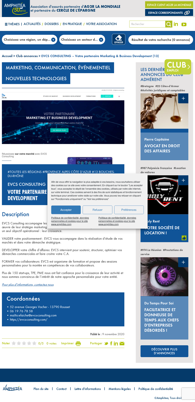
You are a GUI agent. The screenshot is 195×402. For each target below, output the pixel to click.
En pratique (72, 24)
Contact (61, 389)
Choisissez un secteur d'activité (83, 39)
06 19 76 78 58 (21, 311)
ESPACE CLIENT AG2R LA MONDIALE (169, 5)
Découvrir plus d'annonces (164, 351)
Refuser (97, 210)
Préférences (129, 210)
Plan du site (41, 389)
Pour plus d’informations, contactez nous (28, 284)
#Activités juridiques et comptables (163, 90)
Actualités (32, 24)
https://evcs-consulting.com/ (28, 319)
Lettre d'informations (87, 389)
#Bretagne (147, 86)
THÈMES (13, 24)
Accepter (66, 210)
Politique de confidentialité (155, 389)
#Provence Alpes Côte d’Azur (66, 172)
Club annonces (27, 56)
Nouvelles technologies (36, 78)
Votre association (101, 24)
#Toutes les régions (25, 172)
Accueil (7, 56)
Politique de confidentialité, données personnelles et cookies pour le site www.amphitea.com (70, 221)
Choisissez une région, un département (30, 39)
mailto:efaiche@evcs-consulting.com (33, 315)
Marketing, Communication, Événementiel (58, 67)
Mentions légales (119, 389)
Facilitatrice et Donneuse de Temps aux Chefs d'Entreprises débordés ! (161, 320)
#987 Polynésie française (156, 168)
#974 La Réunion (151, 250)
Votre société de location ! (162, 230)
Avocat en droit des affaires (162, 148)
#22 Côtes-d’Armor (167, 86)
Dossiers (51, 24)
